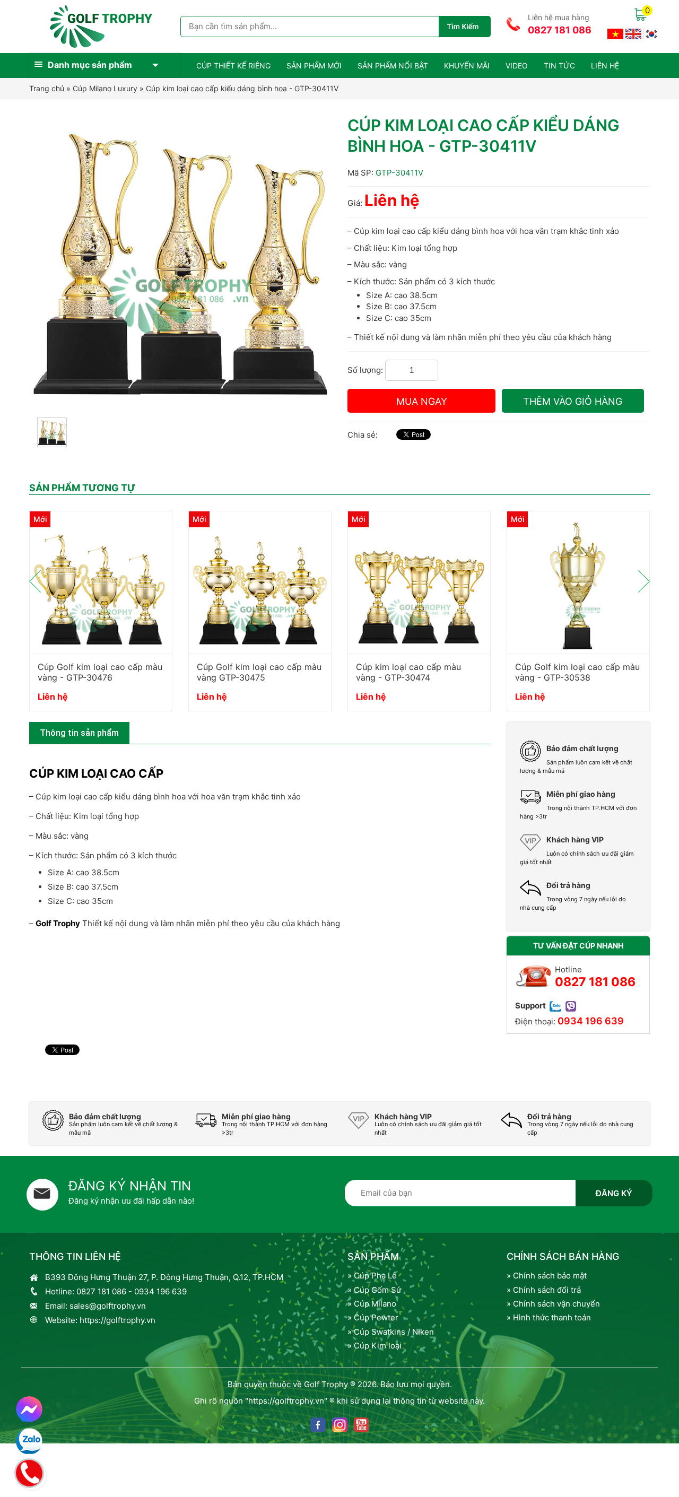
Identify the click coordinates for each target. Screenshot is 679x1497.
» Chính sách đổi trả (544, 1290)
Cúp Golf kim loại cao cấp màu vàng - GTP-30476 (100, 672)
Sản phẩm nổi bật (393, 65)
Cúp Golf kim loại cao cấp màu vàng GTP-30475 (259, 672)
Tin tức (559, 65)
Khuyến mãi (467, 65)
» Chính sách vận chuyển (553, 1304)
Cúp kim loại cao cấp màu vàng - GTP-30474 (408, 672)
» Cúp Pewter (372, 1317)
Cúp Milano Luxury (105, 88)
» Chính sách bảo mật (547, 1275)
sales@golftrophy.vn (107, 1306)
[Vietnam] (615, 33)
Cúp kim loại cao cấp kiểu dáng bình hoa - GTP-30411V (242, 88)
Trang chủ (46, 88)
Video (517, 65)
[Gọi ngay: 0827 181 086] (29, 1471)
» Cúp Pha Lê (372, 1275)
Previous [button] (35, 581)
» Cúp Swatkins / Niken (390, 1332)
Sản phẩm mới (314, 65)
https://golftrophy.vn (117, 1320)
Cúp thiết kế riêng (233, 65)
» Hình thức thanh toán (549, 1317)
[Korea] (651, 33)
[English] (633, 33)
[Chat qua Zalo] (29, 1441)
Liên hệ (605, 65)
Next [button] (644, 581)
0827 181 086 (559, 30)
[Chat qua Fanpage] (29, 1409)
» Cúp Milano (371, 1304)
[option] (100, 616)
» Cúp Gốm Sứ (374, 1290)
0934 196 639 (591, 1020)
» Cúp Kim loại (374, 1346)
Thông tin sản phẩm (79, 733)
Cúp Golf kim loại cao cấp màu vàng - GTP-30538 (577, 672)
